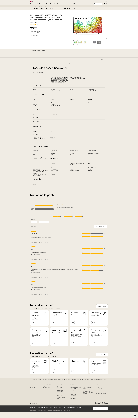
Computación (52, 3)
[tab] (33, 50)
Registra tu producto (86, 386)
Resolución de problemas (87, 389)
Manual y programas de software (87, 388)
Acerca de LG (99, 384)
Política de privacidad (53, 407)
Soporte (70, 3)
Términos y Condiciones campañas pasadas (34, 389)
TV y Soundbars (35, 6)
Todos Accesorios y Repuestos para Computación (75, 388)
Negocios (105, 1)
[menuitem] (32, 28)
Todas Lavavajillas (59, 390)
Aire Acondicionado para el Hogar (61, 398)
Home (31, 6)
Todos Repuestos (73, 398)
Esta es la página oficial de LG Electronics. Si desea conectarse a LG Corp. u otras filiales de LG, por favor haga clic (51, 410)
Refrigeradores (59, 387)
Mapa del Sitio (32, 407)
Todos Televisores (73, 394)
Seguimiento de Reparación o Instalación (88, 393)
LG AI (74, 3)
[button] (98, 4)
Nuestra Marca (98, 386)
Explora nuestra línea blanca (61, 386)
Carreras (97, 387)
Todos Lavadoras (73, 395)
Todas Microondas (59, 393)
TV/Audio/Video (40, 3)
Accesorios (65, 3)
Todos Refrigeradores (74, 397)
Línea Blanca (46, 3)
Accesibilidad (79, 407)
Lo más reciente (33, 386)
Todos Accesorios (73, 392)
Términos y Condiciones (71, 407)
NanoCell (40, 6)
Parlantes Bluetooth (47, 388)
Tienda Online (32, 3)
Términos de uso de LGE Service (42, 407)
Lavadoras (58, 388)
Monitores (71, 386)
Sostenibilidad (98, 388)
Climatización (59, 3)
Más (31, 36)
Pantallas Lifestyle (46, 387)
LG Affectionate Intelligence (101, 393)
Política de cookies (62, 407)
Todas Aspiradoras (59, 391)
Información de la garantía (87, 391)
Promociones (32, 387)
